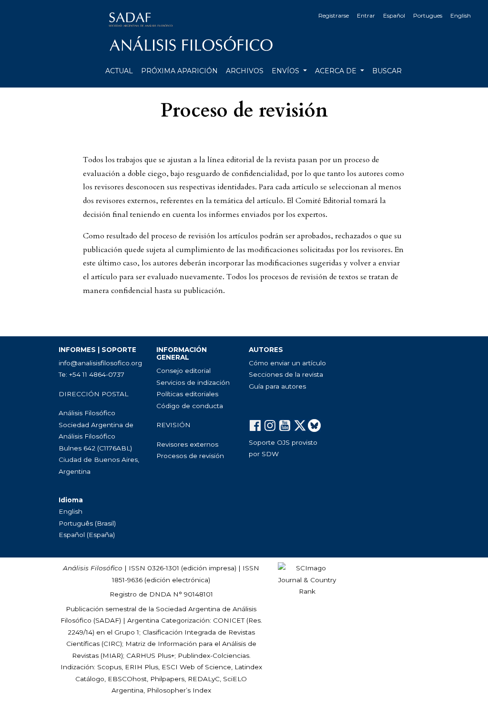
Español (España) (87, 534)
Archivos (245, 71)
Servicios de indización (193, 382)
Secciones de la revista (286, 374)
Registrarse (333, 15)
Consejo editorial (183, 370)
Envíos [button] (286, 71)
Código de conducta (189, 406)
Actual (119, 71)
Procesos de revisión (190, 456)
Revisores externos (187, 444)
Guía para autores (277, 386)
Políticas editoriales (187, 394)
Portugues (427, 15)
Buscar (387, 71)
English (460, 15)
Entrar (366, 15)
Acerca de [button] (336, 71)
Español (394, 15)
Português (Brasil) (87, 523)
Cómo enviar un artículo (287, 363)
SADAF (107, 620)
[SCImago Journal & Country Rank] (307, 579)
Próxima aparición (179, 71)
